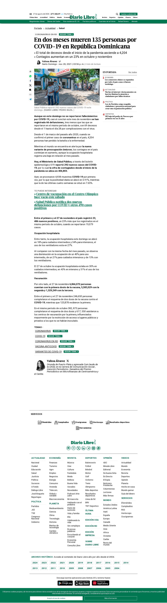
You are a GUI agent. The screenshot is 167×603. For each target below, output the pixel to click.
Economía (67, 17)
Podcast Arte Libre (73, 495)
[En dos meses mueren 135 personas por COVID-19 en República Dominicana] (30, 76)
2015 (116, 562)
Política (52, 17)
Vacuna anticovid (46, 346)
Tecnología (54, 519)
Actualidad (43, 17)
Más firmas (108, 496)
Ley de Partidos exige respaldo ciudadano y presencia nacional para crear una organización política (120, 106)
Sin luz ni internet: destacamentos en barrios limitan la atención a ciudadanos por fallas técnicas (120, 94)
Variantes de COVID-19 (48, 351)
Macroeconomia (56, 499)
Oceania (107, 536)
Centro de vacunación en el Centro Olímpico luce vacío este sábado (66, 196)
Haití (105, 512)
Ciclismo (89, 480)
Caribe (106, 539)
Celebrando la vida (73, 521)
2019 (80, 562)
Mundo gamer (127, 490)
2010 (62, 568)
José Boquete (37, 494)
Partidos (35, 506)
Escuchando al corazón (73, 536)
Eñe (69, 517)
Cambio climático (53, 532)
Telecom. (53, 490)
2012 (44, 568)
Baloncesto (90, 463)
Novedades (72, 490)
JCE (33, 510)
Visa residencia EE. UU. (71, 21)
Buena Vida (72, 483)
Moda (69, 476)
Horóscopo (126, 513)
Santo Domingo (49, 64)
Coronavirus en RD (46, 341)
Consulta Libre (73, 545)
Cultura (70, 469)
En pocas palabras (71, 530)
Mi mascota (72, 499)
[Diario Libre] (83, 16)
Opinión (120, 17)
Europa (106, 519)
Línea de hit (90, 499)
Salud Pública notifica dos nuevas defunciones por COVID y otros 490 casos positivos (63, 205)
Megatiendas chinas (37, 21)
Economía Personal (71, 541)
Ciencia (52, 512)
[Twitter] (68, 361)
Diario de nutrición (71, 509)
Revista (104, 17)
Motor (88, 473)
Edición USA (92, 520)
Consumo (53, 483)
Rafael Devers (123, 21)
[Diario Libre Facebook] (68, 448)
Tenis (87, 483)
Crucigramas (127, 516)
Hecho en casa (128, 487)
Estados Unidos (110, 505)
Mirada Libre (108, 466)
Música (70, 463)
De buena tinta (109, 473)
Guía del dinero (128, 494)
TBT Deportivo (91, 506)
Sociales (71, 487)
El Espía (106, 480)
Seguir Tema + (66, 34)
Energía (52, 480)
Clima (51, 515)
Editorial (107, 469)
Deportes (112, 17)
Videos (135, 17)
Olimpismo (90, 487)
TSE (33, 513)
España (106, 515)
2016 (107, 562)
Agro (51, 469)
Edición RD (91, 526)
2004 (116, 568)
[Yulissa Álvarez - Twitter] (60, 61)
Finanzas (53, 463)
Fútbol (88, 466)
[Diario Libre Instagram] (73, 448)
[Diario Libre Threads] (93, 448)
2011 (53, 568)
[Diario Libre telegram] (88, 448)
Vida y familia (73, 513)
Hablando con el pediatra (74, 503)
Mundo (59, 17)
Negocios (53, 476)
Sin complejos (73, 526)
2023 (44, 562)
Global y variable (52, 495)
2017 (98, 562)
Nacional (35, 463)
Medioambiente (56, 508)
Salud (33, 473)
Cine (69, 466)
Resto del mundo (107, 544)
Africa (106, 532)
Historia (52, 522)
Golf (87, 476)
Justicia (35, 476)
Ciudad (34, 466)
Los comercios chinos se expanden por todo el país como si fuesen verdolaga (119, 82)
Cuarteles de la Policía (107, 21)
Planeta (128, 17)
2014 (125, 562)
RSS (123, 510)
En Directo (107, 476)
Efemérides (126, 503)
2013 (34, 568)
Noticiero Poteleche (107, 484)
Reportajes (36, 497)
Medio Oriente (109, 525)
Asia (105, 529)
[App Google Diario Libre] (65, 583)
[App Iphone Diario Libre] (82, 583)
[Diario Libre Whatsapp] (98, 448)
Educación (36, 469)
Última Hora (34, 17)
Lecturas (107, 492)
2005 (107, 568)
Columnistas (109, 489)
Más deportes (91, 490)
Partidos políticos (89, 21)
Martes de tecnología (54, 526)
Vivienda (53, 487)
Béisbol (88, 469)
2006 (98, 568)
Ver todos (132, 72)
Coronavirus (43, 331)
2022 (53, 562)
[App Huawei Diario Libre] (100, 583)
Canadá (106, 522)
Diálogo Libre (37, 490)
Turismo (53, 466)
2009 (71, 568)
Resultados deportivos (90, 495)
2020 (71, 562)
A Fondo (35, 487)
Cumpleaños (127, 506)
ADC (105, 463)
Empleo (52, 473)
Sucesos (35, 483)
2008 (80, 568)
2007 (89, 568)
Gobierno (35, 522)
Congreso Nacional (35, 517)
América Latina (110, 508)
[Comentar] (30, 90)
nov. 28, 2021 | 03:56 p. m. (71, 64)
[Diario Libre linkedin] (83, 448)
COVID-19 (40, 336)
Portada (38, 28)
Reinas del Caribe (53, 21)
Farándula (71, 473)
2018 (89, 562)
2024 (34, 562)
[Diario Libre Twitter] (78, 448)
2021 (62, 562)
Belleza (70, 480)
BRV (87, 502)
